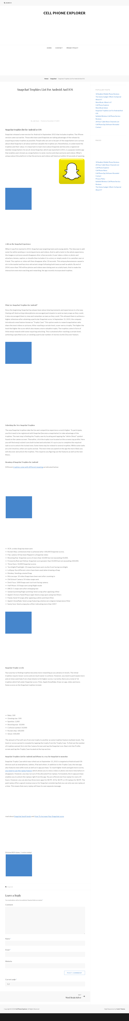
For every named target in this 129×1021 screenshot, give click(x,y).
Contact (59, 48)
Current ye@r (11, 979)
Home (49, 48)
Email (8, 950)
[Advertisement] (64, 28)
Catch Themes (120, 1009)
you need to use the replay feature (18, 771)
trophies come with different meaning (28, 467)
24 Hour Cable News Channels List (107, 165)
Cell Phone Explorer (65, 13)
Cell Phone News (101, 170)
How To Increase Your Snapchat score (49, 816)
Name (8, 939)
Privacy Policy (72, 48)
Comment (9, 905)
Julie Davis (36, 121)
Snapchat (53, 78)
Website (8, 961)
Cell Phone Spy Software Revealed (107, 173)
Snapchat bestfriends (22, 816)
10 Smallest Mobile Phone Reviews (107, 162)
